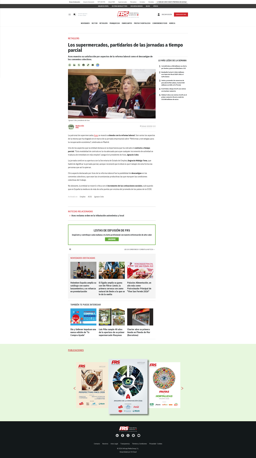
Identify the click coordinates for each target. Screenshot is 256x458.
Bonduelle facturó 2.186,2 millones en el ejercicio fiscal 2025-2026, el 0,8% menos (171, 74)
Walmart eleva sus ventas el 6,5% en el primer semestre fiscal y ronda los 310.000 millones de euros (173, 97)
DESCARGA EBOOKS (136, 6)
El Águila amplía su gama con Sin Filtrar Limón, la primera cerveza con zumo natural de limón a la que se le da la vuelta (112, 288)
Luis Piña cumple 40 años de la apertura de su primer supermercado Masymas (111, 332)
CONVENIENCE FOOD (159, 23)
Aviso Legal (114, 444)
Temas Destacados (74, 2)
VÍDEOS (155, 6)
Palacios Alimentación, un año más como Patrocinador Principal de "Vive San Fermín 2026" (139, 287)
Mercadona (133, 2)
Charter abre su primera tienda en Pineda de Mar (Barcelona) (138, 332)
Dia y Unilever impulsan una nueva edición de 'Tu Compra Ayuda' (83, 332)
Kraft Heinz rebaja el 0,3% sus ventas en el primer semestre (172, 90)
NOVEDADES (85, 23)
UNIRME (112, 239)
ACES (90, 197)
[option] (128, 386)
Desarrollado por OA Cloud (128, 452)
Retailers (73, 38)
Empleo (83, 197)
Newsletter (181, 15)
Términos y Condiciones (139, 444)
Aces (96, 135)
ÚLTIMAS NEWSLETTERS (119, 6)
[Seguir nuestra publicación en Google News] (98, 65)
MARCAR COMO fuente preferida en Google (172, 2)
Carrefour (142, 2)
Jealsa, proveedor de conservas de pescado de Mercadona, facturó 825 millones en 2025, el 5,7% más (172, 82)
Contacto (97, 444)
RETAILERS (104, 23)
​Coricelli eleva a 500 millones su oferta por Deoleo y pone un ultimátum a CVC (173, 67)
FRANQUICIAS (115, 23)
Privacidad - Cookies (155, 444)
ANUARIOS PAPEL (103, 6)
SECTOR (95, 23)
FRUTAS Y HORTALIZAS (142, 23)
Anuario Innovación (88, 2)
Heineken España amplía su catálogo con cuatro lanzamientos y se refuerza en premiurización (83, 287)
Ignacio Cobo (99, 197)
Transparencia (125, 444)
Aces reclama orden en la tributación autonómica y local (97, 215)
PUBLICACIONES (76, 350)
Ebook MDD (111, 2)
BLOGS (148, 6)
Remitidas (151, 2)
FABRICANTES (127, 23)
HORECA (172, 23)
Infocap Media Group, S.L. (130, 448)
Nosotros (105, 444)
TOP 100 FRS (101, 2)
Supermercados (122, 2)
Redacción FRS (80, 127)
